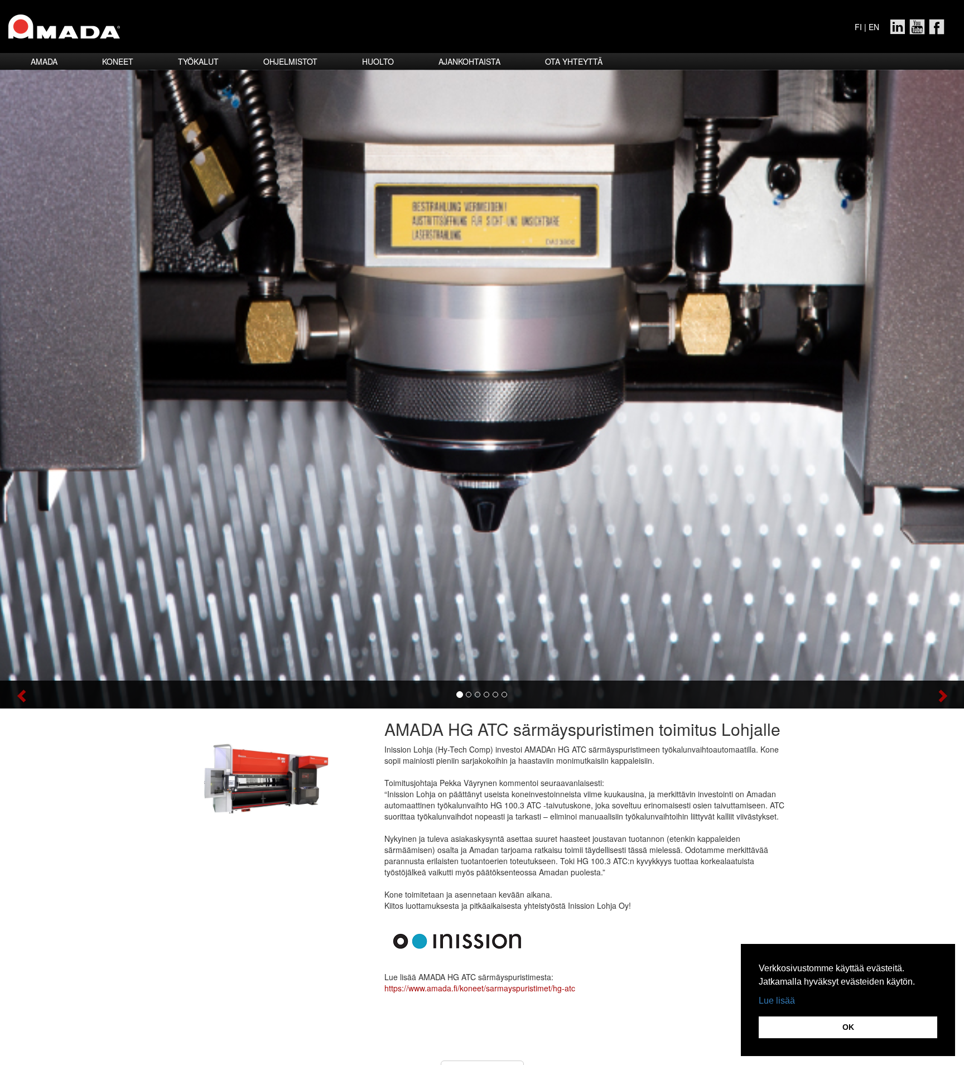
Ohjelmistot (290, 61)
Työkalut (198, 61)
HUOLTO (378, 61)
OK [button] (848, 1027)
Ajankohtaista (469, 61)
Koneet (117, 61)
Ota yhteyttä (573, 61)
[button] (72, 695)
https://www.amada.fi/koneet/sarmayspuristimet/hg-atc (479, 988)
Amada (44, 61)
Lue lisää (777, 1000)
